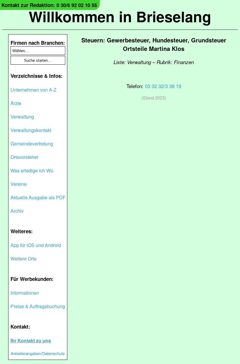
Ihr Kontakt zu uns (31, 340)
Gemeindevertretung (32, 143)
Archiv (17, 210)
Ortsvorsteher (24, 157)
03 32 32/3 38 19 (163, 86)
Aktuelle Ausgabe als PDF (38, 197)
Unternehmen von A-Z (33, 89)
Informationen (25, 292)
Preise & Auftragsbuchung (38, 306)
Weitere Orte (24, 258)
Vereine (19, 184)
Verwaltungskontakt (31, 130)
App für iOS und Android (36, 245)
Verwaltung (22, 116)
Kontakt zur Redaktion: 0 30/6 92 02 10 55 (49, 4)
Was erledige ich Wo (32, 170)
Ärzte (16, 103)
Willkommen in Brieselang (120, 16)
